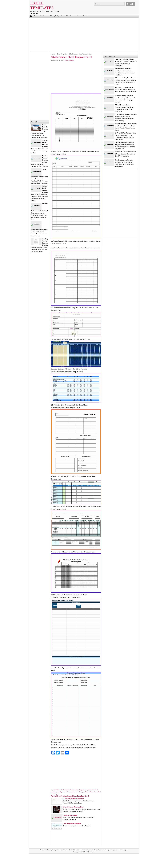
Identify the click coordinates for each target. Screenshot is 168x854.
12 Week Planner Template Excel (73, 807)
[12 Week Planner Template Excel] (56, 812)
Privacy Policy (54, 16)
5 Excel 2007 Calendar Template (125, 152)
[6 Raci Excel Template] (57, 817)
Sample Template (87, 850)
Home (36, 16)
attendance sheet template (61, 790)
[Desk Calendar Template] (36, 130)
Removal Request (82, 16)
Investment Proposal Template (125, 87)
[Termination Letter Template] (109, 162)
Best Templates (100, 850)
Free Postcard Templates (123, 68)
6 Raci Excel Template (70, 815)
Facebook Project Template (124, 95)
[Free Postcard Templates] (109, 70)
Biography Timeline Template (124, 142)
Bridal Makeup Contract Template (126, 114)
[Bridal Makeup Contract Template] (109, 116)
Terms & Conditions (67, 16)
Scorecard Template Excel (39, 229)
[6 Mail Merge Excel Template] (57, 829)
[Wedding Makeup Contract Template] (36, 244)
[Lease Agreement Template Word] (36, 171)
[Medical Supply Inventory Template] (36, 188)
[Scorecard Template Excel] (36, 224)
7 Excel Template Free (122, 105)
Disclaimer (44, 16)
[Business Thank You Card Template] (36, 142)
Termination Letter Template (124, 160)
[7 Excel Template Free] (109, 107)
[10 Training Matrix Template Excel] (109, 125)
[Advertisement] (84, 34)
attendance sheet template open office (77, 792)
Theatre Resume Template (45, 158)
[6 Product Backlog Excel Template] (109, 79)
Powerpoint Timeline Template (124, 59)
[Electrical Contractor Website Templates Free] (36, 205)
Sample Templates (111, 850)
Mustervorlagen (123, 850)
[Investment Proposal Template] (109, 89)
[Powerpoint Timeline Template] (109, 61)
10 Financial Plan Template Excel (125, 133)
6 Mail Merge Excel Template (72, 823)
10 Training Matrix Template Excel (126, 123)
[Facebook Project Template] (109, 97)
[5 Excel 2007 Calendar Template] (109, 153)
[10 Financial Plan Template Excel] (109, 135)
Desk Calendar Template (45, 127)
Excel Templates (62, 54)
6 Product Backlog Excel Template (126, 78)
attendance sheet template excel (78, 790)
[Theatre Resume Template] (36, 157)
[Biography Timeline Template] (109, 144)
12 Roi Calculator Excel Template (73, 799)
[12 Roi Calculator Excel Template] (57, 804)
